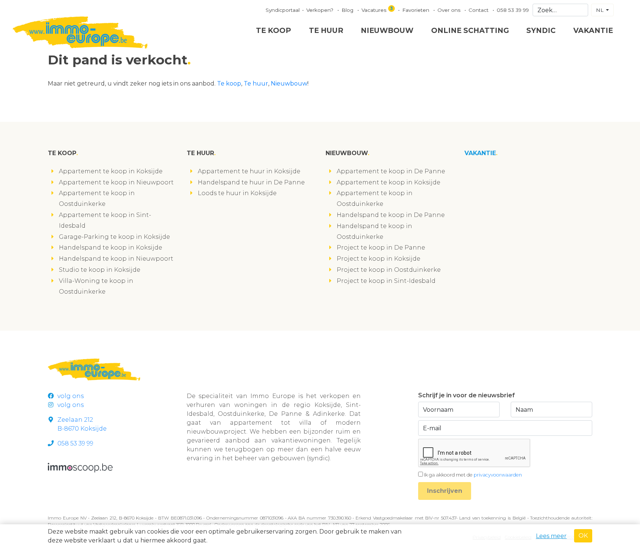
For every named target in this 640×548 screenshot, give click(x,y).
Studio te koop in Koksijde (99, 269)
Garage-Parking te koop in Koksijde (114, 236)
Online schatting (470, 30)
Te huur (326, 30)
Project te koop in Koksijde (378, 258)
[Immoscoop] (80, 467)
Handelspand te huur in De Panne (251, 182)
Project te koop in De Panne (381, 247)
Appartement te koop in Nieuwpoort (116, 182)
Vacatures (377, 9)
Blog (348, 10)
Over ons (449, 10)
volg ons (70, 396)
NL (600, 10)
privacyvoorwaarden (498, 475)
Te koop (273, 30)
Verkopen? (320, 10)
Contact (479, 10)
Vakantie (593, 30)
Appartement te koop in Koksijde (111, 171)
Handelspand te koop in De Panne (391, 214)
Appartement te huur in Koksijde (249, 171)
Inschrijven (444, 490)
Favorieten (416, 10)
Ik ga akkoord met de (473, 475)
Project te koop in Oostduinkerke (389, 269)
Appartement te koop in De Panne (391, 171)
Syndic (541, 30)
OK (583, 535)
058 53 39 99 (513, 10)
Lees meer (551, 535)
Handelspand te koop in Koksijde (110, 247)
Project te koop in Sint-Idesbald (386, 280)
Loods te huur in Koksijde (237, 193)
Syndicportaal (283, 10)
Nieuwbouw (387, 30)
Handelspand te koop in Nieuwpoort (116, 258)
